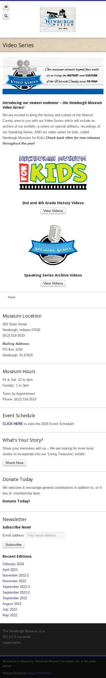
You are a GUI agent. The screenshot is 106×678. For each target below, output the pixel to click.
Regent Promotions (39, 673)
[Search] (6, 16)
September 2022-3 (16, 587)
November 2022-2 (16, 575)
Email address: (14, 535)
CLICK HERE (13, 424)
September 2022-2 (16, 592)
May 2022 (10, 615)
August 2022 (12, 604)
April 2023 (10, 570)
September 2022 (15, 598)
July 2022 (10, 609)
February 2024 (13, 564)
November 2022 (14, 581)
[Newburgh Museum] (57, 19)
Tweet (11, 297)
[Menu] (6, 7)
